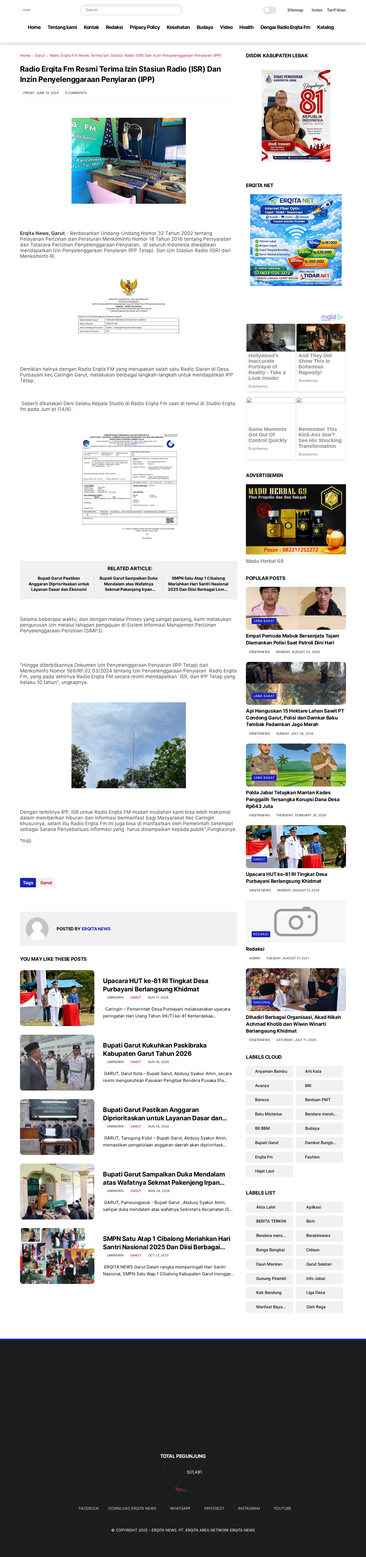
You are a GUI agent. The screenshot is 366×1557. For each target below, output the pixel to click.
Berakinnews (318, 1235)
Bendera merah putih (324, 1113)
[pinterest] (324, 38)
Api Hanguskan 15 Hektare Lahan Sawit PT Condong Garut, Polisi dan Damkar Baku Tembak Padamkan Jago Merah (295, 717)
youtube (282, 1508)
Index (317, 9)
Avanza (262, 1085)
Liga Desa (315, 1292)
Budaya (205, 27)
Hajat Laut (264, 1170)
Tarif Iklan (336, 9)
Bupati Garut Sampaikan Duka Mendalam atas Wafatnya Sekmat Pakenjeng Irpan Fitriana (129, 584)
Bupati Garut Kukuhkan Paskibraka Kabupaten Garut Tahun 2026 (155, 1049)
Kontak (91, 27)
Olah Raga (315, 1306)
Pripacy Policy (145, 27)
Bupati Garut (267, 1142)
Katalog (325, 27)
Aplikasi (313, 1206)
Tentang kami (62, 27)
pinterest (214, 1508)
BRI (308, 1085)
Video (226, 27)
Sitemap (295, 9)
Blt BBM (262, 1128)
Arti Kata (313, 1071)
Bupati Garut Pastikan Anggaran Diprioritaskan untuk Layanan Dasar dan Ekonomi (59, 584)
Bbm (310, 1221)
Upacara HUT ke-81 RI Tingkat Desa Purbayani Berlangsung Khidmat (155, 985)
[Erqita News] (27, 13)
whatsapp (180, 1508)
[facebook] (297, 38)
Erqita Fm (264, 1156)
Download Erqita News (132, 1508)
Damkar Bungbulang (324, 1142)
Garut (40, 55)
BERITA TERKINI (270, 1221)
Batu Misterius (268, 1113)
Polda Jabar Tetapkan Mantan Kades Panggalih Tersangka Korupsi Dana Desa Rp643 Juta (292, 799)
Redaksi (114, 27)
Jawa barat (264, 621)
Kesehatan (178, 27)
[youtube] (343, 38)
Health (246, 27)
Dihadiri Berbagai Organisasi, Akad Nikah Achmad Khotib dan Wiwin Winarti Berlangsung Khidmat (293, 1024)
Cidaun (312, 1249)
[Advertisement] (183, 1406)
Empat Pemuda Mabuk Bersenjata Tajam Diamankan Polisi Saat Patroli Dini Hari (292, 639)
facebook (89, 1508)
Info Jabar (315, 1278)
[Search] (177, 10)
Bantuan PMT (318, 1099)
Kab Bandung (268, 1292)
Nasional (262, 1002)
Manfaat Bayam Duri (274, 1306)
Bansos (262, 1099)
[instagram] (333, 38)
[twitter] (306, 38)
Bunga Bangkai (270, 1249)
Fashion (312, 1156)
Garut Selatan (318, 1264)
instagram (249, 1508)
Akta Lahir (265, 1206)
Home (34, 27)
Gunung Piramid (270, 1278)
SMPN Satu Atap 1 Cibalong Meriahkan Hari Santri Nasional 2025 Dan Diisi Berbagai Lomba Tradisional (198, 584)
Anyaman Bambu (271, 1071)
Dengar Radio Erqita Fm (285, 27)
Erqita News (164, 1530)
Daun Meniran (268, 1264)
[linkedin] (71, 898)
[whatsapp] (315, 38)
